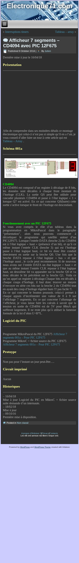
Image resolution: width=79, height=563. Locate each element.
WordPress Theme (42, 447)
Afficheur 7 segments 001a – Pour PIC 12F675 (35, 335)
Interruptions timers (17, 31)
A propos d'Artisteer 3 (31, 433)
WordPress (25, 447)
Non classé (23, 423)
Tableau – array (64, 31)
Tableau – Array (13, 141)
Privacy (45, 433)
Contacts (53, 433)
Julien (48, 51)
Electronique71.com (39, 6)
